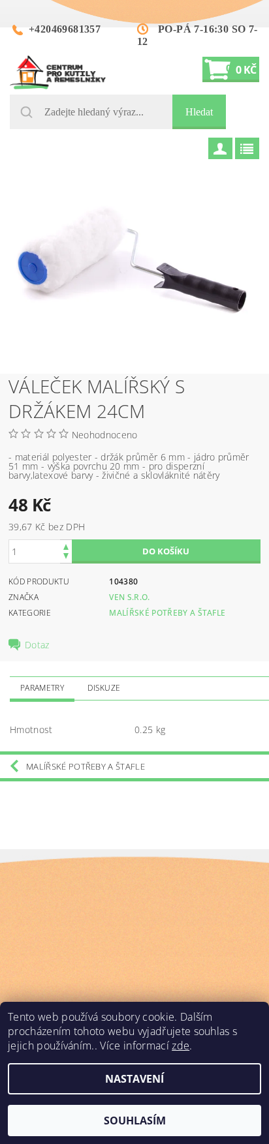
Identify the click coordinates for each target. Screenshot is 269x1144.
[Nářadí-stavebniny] (58, 72)
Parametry (42, 687)
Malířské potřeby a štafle (167, 612)
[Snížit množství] (66, 557)
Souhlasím (135, 1120)
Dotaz (37, 645)
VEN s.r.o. (129, 597)
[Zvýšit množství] (66, 545)
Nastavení (134, 1079)
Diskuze (103, 687)
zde (180, 1045)
